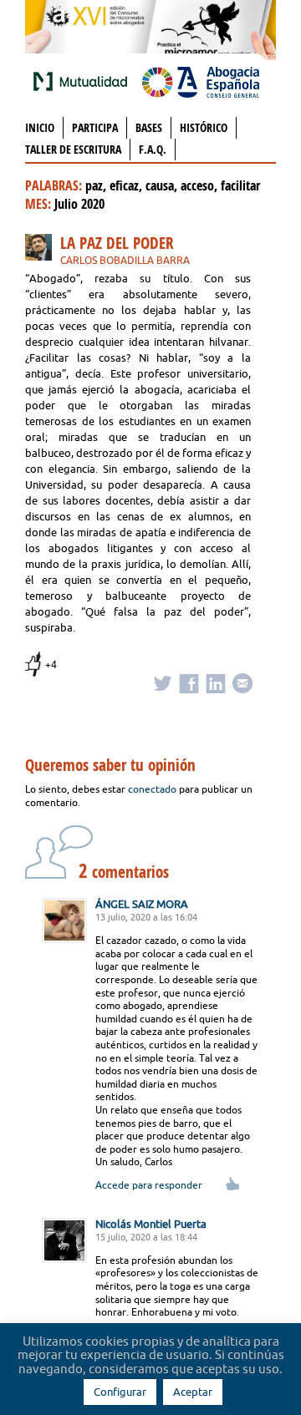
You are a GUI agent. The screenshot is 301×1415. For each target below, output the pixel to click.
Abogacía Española (200, 81)
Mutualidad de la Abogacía (83, 81)
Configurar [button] (120, 1391)
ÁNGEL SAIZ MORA (141, 904)
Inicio (39, 127)
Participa (95, 127)
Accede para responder (148, 1184)
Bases (148, 127)
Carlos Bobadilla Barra (125, 260)
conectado (152, 789)
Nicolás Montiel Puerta (151, 1224)
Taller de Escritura (73, 149)
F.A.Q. (152, 149)
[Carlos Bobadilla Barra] (42, 250)
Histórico (203, 127)
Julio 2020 (79, 204)
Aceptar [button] (192, 1391)
